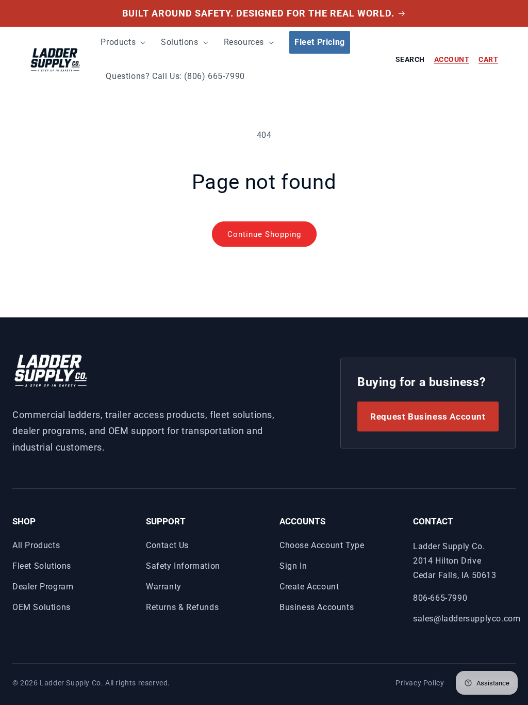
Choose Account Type (321, 545)
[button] (125, 42)
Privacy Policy (419, 683)
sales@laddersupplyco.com (466, 618)
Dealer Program (42, 586)
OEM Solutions (41, 607)
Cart (488, 59)
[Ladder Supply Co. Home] (51, 369)
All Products (36, 545)
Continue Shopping (264, 234)
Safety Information (183, 566)
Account (452, 59)
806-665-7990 (440, 598)
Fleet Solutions (41, 566)
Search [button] (410, 59)
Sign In (293, 566)
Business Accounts (316, 607)
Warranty (164, 586)
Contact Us (167, 545)
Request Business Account (427, 416)
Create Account (309, 586)
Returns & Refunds (182, 607)
